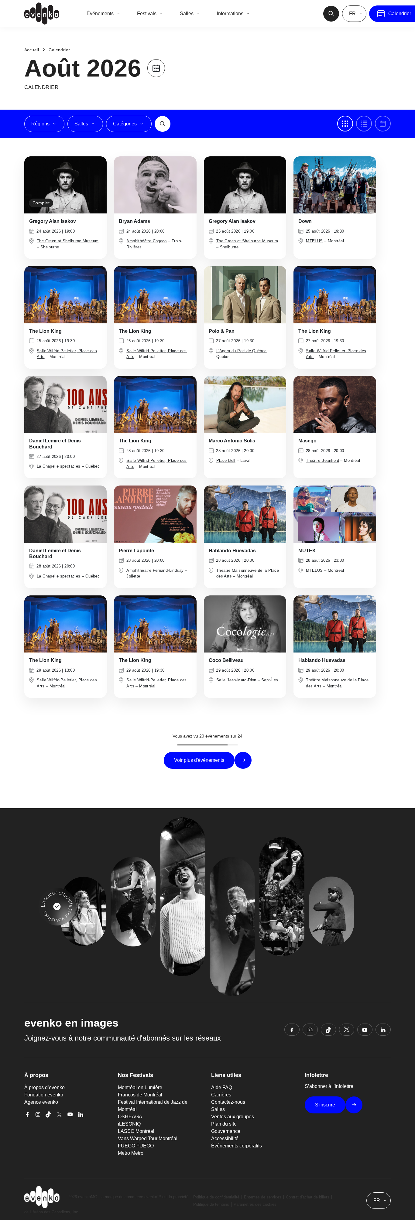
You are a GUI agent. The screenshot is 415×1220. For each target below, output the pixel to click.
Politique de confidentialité (216, 1197)
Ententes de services (262, 1197)
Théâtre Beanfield (322, 460)
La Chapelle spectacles (59, 466)
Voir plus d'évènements (199, 760)
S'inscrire (325, 1104)
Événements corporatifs (236, 1145)
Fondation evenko (43, 1094)
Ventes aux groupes (232, 1116)
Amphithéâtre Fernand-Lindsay (154, 570)
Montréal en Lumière (140, 1087)
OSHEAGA (130, 1116)
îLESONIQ (129, 1123)
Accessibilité (224, 1138)
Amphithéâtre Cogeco (146, 241)
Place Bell (225, 460)
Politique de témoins (211, 1204)
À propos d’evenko (44, 1087)
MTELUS (314, 241)
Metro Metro (130, 1153)
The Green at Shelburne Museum (67, 241)
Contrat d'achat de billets (307, 1197)
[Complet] (65, 184)
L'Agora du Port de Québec (241, 351)
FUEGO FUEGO (136, 1145)
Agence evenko (41, 1102)
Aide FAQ (221, 1087)
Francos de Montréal (140, 1094)
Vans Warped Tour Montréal (147, 1138)
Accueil (31, 49)
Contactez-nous (228, 1102)
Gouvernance (225, 1131)
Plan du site (224, 1123)
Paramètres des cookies (255, 1204)
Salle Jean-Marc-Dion (236, 680)
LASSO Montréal (136, 1131)
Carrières (221, 1094)
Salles (218, 1109)
